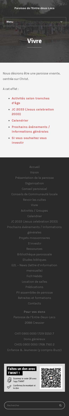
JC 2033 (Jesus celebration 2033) (34, 221)
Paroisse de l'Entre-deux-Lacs (34, 8)
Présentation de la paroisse (34, 178)
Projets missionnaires (34, 238)
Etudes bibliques (34, 260)
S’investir (34, 243)
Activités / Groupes (34, 211)
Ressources (34, 249)
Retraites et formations (34, 298)
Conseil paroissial (34, 189)
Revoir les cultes (34, 200)
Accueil (34, 167)
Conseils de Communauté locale (34, 194)
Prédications (34, 287)
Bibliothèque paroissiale (34, 254)
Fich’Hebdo (34, 276)
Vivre (34, 205)
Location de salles (34, 282)
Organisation (34, 183)
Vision (34, 172)
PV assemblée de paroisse (34, 292)
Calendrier (20, 120)
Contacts (34, 303)
